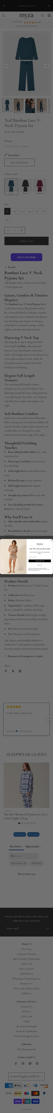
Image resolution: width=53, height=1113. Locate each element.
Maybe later (40, 564)
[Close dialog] (51, 540)
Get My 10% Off (39, 561)
